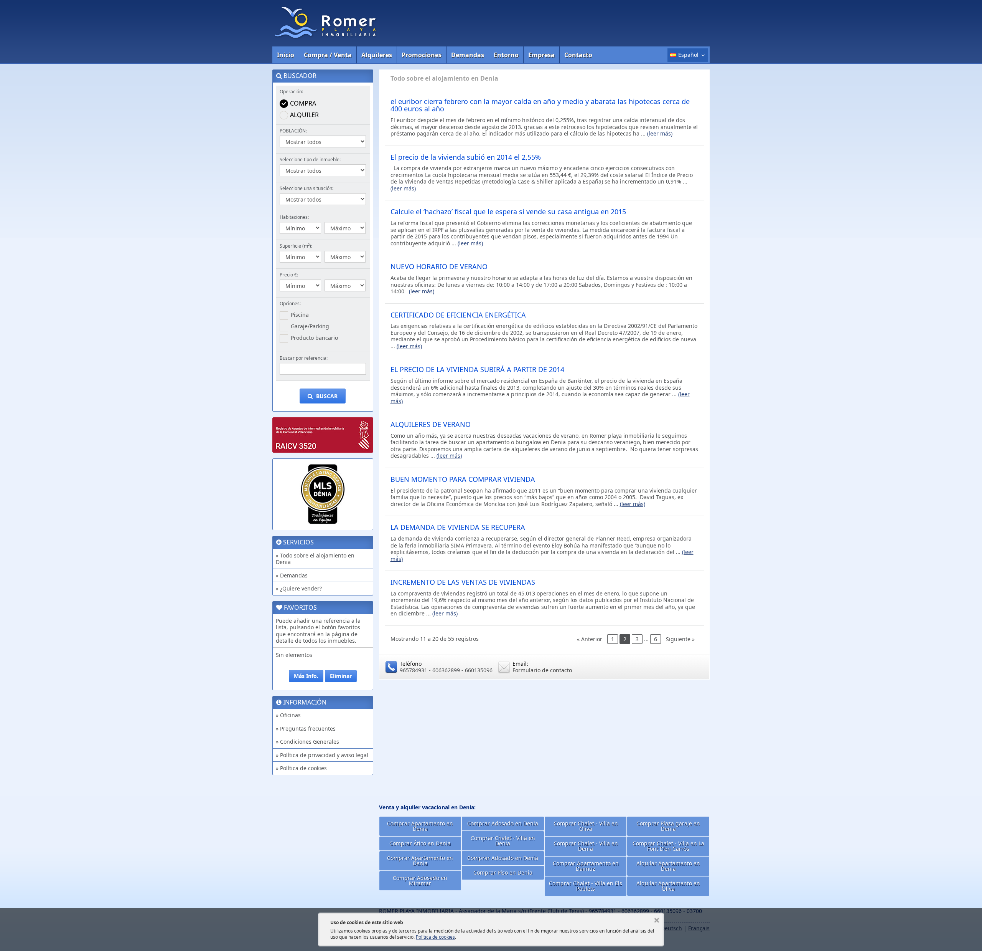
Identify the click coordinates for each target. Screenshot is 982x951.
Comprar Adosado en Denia (502, 823)
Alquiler (304, 115)
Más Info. (306, 676)
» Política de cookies (301, 768)
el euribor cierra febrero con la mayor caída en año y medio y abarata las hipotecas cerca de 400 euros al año (540, 105)
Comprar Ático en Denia (420, 843)
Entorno (506, 55)
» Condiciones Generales (307, 741)
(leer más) (659, 133)
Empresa (541, 55)
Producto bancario (314, 337)
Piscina (300, 314)
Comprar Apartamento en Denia (420, 826)
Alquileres (376, 55)
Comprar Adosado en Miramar (420, 880)
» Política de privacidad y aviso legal (322, 755)
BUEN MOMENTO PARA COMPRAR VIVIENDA (462, 479)
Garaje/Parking (310, 326)
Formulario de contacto (542, 670)
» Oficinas (288, 715)
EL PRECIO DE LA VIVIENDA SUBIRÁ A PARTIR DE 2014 (477, 369)
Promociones (422, 55)
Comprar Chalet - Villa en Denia (503, 840)
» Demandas (292, 575)
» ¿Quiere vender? (299, 588)
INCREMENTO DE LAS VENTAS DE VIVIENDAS (462, 582)
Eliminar (341, 676)
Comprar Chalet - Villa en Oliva (586, 826)
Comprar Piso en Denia (502, 872)
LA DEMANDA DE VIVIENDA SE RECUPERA (457, 527)
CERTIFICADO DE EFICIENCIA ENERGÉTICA (458, 314)
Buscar (326, 396)
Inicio (285, 55)
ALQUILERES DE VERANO (430, 424)
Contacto (578, 55)
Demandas (467, 55)
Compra (303, 103)
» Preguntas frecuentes (306, 728)
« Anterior (589, 639)
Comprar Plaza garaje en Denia (668, 826)
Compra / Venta (328, 55)
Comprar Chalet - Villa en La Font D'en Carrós (668, 846)
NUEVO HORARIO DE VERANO (439, 266)
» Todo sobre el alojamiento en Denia (315, 559)
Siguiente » (680, 639)
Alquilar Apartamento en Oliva (668, 886)
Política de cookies (435, 937)
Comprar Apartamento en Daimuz (586, 866)
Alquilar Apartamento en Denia (668, 866)
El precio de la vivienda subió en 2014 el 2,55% (465, 157)
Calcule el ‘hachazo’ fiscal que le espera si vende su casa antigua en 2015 (508, 211)
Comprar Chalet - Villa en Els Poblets (585, 886)
